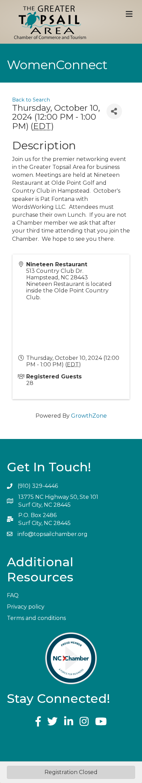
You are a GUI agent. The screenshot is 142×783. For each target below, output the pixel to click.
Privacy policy (25, 606)
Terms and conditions (36, 618)
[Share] (114, 111)
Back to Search (31, 100)
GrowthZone (89, 415)
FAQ (13, 595)
